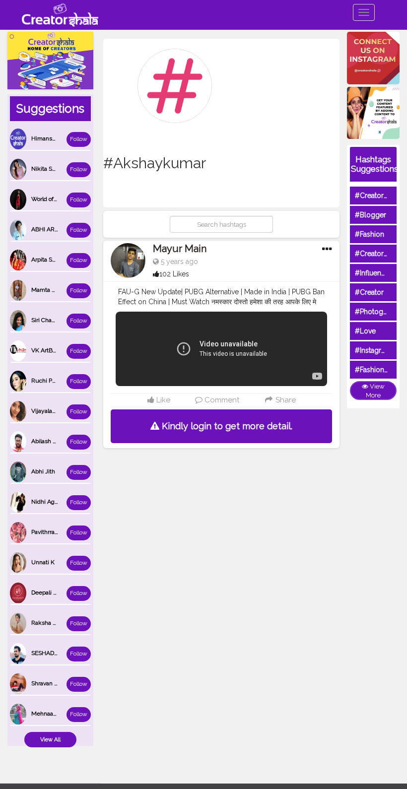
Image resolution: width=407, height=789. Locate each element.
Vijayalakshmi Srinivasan (64, 410)
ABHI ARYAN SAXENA (61, 229)
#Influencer (373, 273)
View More (375, 391)
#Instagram (373, 350)
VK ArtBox (45, 350)
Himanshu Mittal (53, 138)
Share (284, 399)
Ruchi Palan (47, 380)
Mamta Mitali (49, 289)
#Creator (369, 292)
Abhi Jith (43, 471)
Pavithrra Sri (47, 531)
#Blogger (370, 215)
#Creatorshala (377, 195)
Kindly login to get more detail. (225, 426)
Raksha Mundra (52, 622)
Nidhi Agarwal (50, 501)
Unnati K (43, 562)
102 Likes (174, 274)
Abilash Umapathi (55, 441)
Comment (221, 399)
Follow (78, 138)
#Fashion (369, 234)
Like (162, 399)
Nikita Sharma (50, 168)
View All (50, 739)
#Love (365, 331)
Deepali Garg (48, 592)
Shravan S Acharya (56, 683)
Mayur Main (179, 249)
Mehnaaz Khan (51, 713)
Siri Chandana (49, 320)
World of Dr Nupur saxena (66, 199)
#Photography (378, 312)
